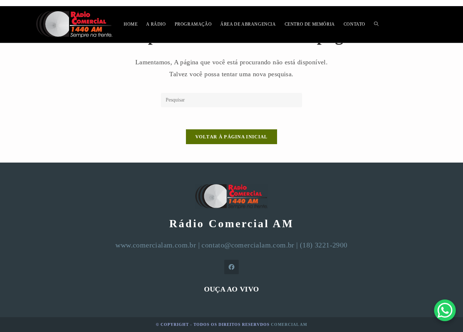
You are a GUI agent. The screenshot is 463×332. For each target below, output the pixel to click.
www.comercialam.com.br (155, 245)
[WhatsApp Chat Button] (445, 310)
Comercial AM (289, 324)
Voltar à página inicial (231, 136)
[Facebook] (231, 267)
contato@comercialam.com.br (247, 245)
